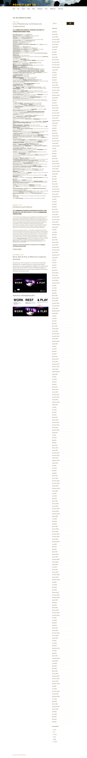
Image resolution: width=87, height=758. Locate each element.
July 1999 (54, 686)
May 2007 (54, 546)
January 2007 (55, 556)
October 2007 (55, 539)
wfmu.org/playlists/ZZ (20, 117)
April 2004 (54, 605)
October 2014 (55, 338)
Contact (55, 741)
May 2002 (54, 645)
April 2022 (54, 130)
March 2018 (55, 239)
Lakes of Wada (23, 59)
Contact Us (60, 8)
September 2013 (56, 371)
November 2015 (55, 305)
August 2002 (55, 638)
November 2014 (55, 336)
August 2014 (55, 343)
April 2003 (54, 625)
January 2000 (55, 673)
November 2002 (55, 633)
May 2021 (54, 153)
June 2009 (54, 496)
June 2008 (54, 518)
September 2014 (56, 341)
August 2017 (55, 257)
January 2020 (55, 186)
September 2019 (56, 196)
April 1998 (54, 701)
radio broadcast (29, 177)
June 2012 (54, 409)
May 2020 (54, 179)
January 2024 (55, 85)
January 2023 (55, 110)
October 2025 (55, 44)
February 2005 (55, 592)
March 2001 (55, 655)
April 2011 (54, 442)
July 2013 (54, 376)
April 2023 (54, 102)
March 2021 (54, 158)
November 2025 (55, 41)
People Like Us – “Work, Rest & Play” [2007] (24, 295)
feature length (30, 92)
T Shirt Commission (24, 98)
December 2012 (55, 394)
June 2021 (54, 151)
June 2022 (54, 125)
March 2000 (55, 671)
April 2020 (54, 181)
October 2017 (55, 252)
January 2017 (55, 275)
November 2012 (55, 397)
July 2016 (54, 285)
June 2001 (54, 650)
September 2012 (55, 402)
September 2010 (56, 460)
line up (17, 186)
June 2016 (54, 288)
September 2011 (55, 430)
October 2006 (55, 562)
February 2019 (55, 211)
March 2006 (55, 569)
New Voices (22, 78)
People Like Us (24, 4)
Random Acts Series (19, 106)
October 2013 (55, 369)
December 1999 (55, 676)
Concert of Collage (24, 90)
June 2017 (54, 262)
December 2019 (55, 189)
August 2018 (55, 227)
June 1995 (54, 714)
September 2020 (56, 171)
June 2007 (54, 544)
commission (22, 139)
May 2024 (54, 77)
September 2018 (56, 224)
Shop (28, 8)
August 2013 (55, 374)
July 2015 (54, 315)
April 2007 (54, 549)
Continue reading (17, 249)
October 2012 (55, 399)
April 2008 (54, 523)
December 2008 (55, 508)
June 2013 (54, 379)
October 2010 (55, 457)
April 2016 (54, 293)
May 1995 (54, 716)
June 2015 (54, 318)
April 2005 (54, 589)
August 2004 (55, 600)
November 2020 (55, 166)
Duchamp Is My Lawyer (22, 238)
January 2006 (55, 572)
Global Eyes (15, 66)
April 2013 (54, 384)
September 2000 (56, 658)
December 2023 (55, 87)
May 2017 (54, 265)
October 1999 (55, 681)
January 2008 (55, 531)
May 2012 (54, 412)
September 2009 (56, 488)
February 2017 (55, 272)
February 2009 (55, 503)
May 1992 (54, 721)
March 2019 (55, 209)
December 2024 (55, 62)
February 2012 (55, 419)
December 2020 (55, 163)
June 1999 (54, 688)
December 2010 (55, 452)
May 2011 (54, 440)
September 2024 (56, 67)
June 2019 (54, 201)
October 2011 (55, 427)
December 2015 (55, 303)
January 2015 (55, 331)
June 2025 (54, 49)
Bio (18, 8)
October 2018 (55, 222)
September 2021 (55, 145)
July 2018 (54, 229)
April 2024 (54, 80)
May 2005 (54, 587)
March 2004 (55, 607)
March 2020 (55, 184)
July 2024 (54, 72)
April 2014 (54, 353)
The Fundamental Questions (35, 96)
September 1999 (56, 683)
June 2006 (54, 567)
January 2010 (55, 478)
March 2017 (54, 270)
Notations (31, 104)
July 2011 (54, 435)
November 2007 (55, 536)
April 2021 (54, 156)
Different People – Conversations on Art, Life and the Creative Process (27, 240)
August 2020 (55, 173)
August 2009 (55, 491)
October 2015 (55, 308)
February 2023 (55, 107)
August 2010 (55, 463)
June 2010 (54, 468)
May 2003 (54, 622)
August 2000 (55, 660)
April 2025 (54, 54)
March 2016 (55, 295)
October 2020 (55, 168)
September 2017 (55, 255)
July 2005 (54, 582)
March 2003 (55, 627)
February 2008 (55, 529)
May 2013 (54, 381)
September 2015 (56, 310)
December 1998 (55, 691)
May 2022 (54, 128)
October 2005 (55, 577)
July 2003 (54, 617)
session (16, 157)
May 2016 (54, 290)
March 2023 (55, 105)
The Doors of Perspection (18, 125)
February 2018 (55, 242)
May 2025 (54, 52)
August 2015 (55, 313)
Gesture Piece (34, 109)
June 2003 (54, 620)
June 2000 (54, 663)
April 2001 (54, 653)
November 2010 (55, 455)
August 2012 (55, 404)
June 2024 (54, 75)
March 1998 (55, 704)
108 (13, 63)
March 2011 (54, 445)
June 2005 (54, 584)
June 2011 (54, 437)
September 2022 (56, 120)
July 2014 (54, 346)
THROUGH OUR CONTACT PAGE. (21, 31)
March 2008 (55, 526)
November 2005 (56, 574)
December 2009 (55, 480)
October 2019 (55, 194)
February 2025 (55, 59)
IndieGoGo (34, 60)
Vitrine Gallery (26, 125)
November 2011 (55, 425)
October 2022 (55, 118)
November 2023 (55, 90)
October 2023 (55, 92)
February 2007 (55, 554)
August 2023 (55, 97)
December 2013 (55, 364)
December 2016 (55, 277)
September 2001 (56, 648)
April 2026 (54, 31)
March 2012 (54, 417)
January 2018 (55, 244)
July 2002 (54, 640)
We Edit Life (31, 184)
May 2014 (54, 351)
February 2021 (55, 161)
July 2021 (54, 148)
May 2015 (54, 321)
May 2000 (54, 666)
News (14, 8)
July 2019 (54, 199)
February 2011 (55, 447)
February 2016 (55, 298)
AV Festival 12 (36, 118)
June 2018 (54, 232)
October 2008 (55, 511)
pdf (24, 95)
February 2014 (55, 359)
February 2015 (55, 328)
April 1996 (54, 711)
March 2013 (55, 387)
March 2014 (55, 356)
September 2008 (56, 513)
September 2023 (56, 95)
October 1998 (55, 693)
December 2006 (55, 559)
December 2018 (55, 217)
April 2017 (54, 267)
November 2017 (55, 249)
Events (23, 8)
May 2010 (54, 470)
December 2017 (55, 247)
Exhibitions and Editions (22, 207)
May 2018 (54, 234)
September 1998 (56, 696)
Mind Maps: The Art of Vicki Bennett (20, 65)
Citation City (40, 94)
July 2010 (54, 465)
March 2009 (55, 501)
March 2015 (55, 326)
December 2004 (55, 595)
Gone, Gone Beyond (16, 68)
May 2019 (54, 204)
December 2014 (55, 333)
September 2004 (56, 597)
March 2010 (55, 475)
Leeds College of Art (28, 103)
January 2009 (55, 506)
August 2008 (55, 516)
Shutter (21, 103)
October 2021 (55, 143)
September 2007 (56, 541)
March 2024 (55, 82)
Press (46, 8)
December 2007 (55, 534)
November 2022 (55, 115)
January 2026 (55, 36)
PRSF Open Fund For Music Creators (20, 67)
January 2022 (55, 138)
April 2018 (54, 237)
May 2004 (54, 602)
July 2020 (54, 176)
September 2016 (56, 283)
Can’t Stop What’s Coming (18, 84)
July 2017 (54, 260)
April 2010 (54, 473)
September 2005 (56, 579)
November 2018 (55, 219)
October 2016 (55, 280)
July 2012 (54, 407)
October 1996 (55, 709)
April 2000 (54, 668)
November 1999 (55, 678)
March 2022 (55, 133)
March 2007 (55, 551)
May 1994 (54, 719)
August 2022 (55, 123)
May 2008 (54, 521)
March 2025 (55, 57)
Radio (33, 8)
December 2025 (55, 39)
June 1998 (54, 699)
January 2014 (55, 361)
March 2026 (55, 34)
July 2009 (54, 493)
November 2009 (56, 483)
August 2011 (55, 432)
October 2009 (55, 485)
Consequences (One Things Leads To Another (35, 111)
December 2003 (55, 612)
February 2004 (55, 610)
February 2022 (55, 135)
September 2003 (56, 615)
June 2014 (54, 348)
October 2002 (55, 635)
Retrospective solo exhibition (18, 142)
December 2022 (55, 112)
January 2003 (55, 630)
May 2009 (54, 498)
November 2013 (55, 366)
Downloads (39, 8)
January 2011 (55, 450)
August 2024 (55, 69)
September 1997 (55, 706)
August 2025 (55, 47)
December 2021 (55, 140)
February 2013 (55, 389)
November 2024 (55, 64)
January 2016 (55, 300)
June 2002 (54, 643)
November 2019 (55, 191)
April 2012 (54, 414)
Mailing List (52, 8)
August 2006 (55, 564)
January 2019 (55, 214)
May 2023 (54, 100)
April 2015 (54, 323)
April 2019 (54, 206)
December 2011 (55, 422)
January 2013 (55, 392)
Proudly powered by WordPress (19, 754)
